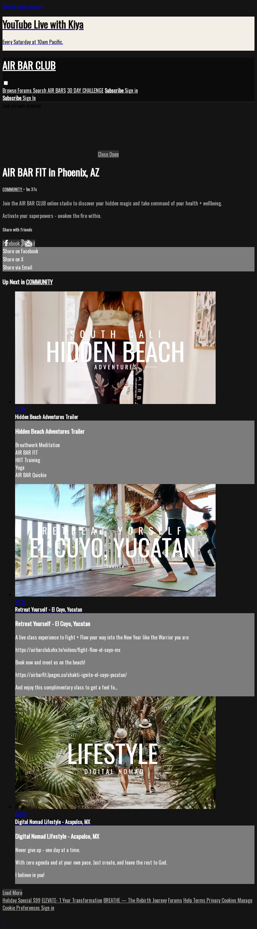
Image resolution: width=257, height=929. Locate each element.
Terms (200, 900)
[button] (6, 83)
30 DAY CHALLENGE (85, 90)
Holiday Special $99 (21, 900)
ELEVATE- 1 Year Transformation (72, 900)
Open (114, 154)
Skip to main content (23, 6)
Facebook (12, 243)
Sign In (29, 98)
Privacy (214, 900)
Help (188, 900)
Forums (25, 90)
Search (40, 90)
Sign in (131, 90)
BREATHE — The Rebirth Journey (135, 900)
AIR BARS (57, 90)
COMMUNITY (13, 189)
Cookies (230, 900)
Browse (10, 90)
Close (103, 154)
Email (30, 243)
